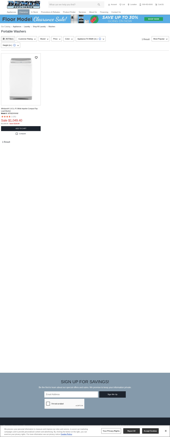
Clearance (23, 12)
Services (82, 12)
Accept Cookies (150, 431)
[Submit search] (99, 4)
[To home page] (24, 4)
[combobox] (27, 38)
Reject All (131, 431)
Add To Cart (21, 128)
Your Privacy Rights (111, 431)
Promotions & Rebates (50, 12)
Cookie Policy (66, 434)
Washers (51, 27)
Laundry (27, 27)
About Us (93, 12)
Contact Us (116, 12)
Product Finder (69, 12)
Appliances (11, 12)
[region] (85, 431)
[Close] (166, 431)
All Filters (9, 39)
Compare (22, 134)
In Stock (34, 12)
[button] (109, 4)
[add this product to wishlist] (36, 57)
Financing (104, 12)
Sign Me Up (112, 394)
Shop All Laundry (39, 27)
